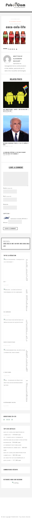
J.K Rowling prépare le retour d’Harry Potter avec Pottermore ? (14, 153)
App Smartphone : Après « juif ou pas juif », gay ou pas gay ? (16, 110)
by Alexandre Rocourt (15, 21)
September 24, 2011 (8, 112)
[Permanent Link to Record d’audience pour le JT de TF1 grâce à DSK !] (16, 141)
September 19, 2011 (8, 146)
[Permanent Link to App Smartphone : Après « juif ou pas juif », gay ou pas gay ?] (16, 107)
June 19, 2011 (6, 155)
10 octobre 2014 (15, 19)
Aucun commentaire (15, 24)
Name (7, 188)
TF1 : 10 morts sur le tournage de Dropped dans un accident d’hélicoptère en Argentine (15, 440)
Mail (7, 196)
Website (5, 204)
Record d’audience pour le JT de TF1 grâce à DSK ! (15, 143)
